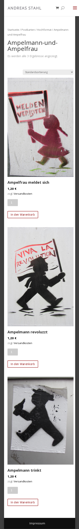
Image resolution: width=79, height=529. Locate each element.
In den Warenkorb (23, 214)
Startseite (13, 29)
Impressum (37, 523)
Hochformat (44, 29)
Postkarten (28, 29)
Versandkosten (23, 193)
